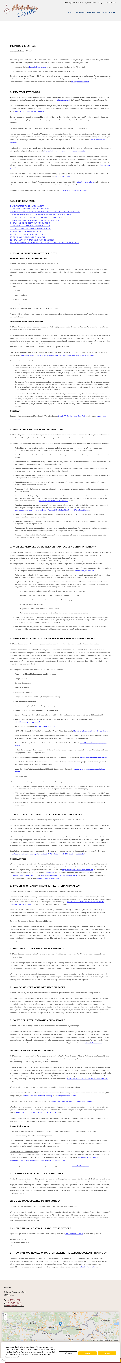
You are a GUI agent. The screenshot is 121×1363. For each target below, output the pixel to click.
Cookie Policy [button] (13, 1354)
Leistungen (79, 12)
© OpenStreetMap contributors (108, 1340)
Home (70, 12)
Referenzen (102, 12)
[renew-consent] (2, 1360)
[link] (79, 12)
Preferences (68, 1353)
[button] (60, 1324)
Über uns (91, 12)
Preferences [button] (14, 1357)
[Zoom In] (5, 1314)
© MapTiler (94, 1340)
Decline (87, 1353)
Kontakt (112, 12)
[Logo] (25, 10)
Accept (107, 1353)
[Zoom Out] (5, 1318)
